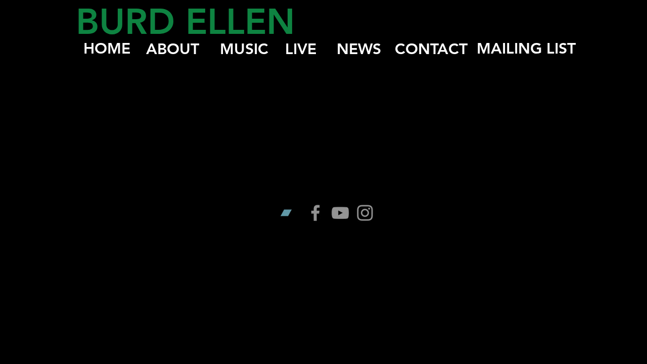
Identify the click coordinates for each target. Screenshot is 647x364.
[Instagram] (365, 212)
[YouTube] (340, 212)
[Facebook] (315, 212)
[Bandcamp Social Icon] (290, 212)
